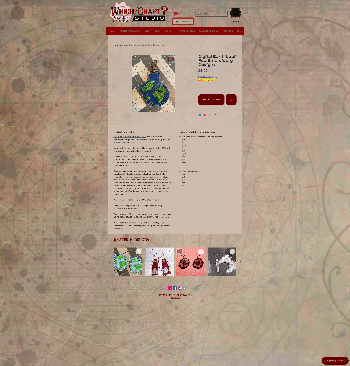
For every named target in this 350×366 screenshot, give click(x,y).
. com (189, 294)
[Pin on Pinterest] (205, 115)
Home (116, 45)
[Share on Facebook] (200, 115)
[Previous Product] (109, 261)
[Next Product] (240, 261)
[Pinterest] (179, 288)
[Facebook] (175, 288)
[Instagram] (170, 288)
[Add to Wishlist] (231, 99)
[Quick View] (128, 262)
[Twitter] (184, 288)
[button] (235, 12)
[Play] (176, 13)
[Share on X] (215, 115)
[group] (175, 261)
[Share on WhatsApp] (210, 115)
